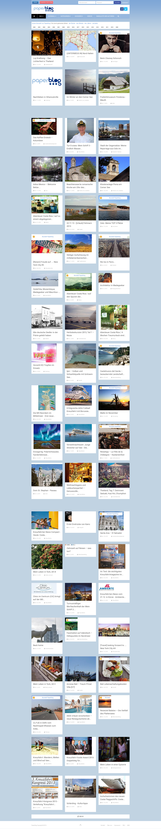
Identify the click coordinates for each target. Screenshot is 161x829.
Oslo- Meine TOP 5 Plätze (111, 223)
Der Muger (115, 61)
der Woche (72, 23)
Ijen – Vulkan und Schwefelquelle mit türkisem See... (80, 374)
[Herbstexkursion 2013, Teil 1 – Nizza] (80, 317)
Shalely (80, 229)
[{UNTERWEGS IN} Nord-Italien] (80, 41)
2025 (39, 27)
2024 (44, 27)
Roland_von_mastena (83, 100)
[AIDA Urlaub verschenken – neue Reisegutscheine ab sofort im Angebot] (78, 704)
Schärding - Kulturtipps (77, 803)
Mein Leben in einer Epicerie (113, 764)
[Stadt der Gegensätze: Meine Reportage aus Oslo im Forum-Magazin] (114, 130)
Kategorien (65, 16)
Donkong (47, 100)
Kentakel (114, 265)
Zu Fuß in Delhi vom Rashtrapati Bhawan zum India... (44, 726)
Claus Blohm (81, 151)
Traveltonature (82, 261)
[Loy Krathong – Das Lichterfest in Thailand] (46, 43)
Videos (89, 16)
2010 (112, 27)
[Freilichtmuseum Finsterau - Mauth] (114, 81)
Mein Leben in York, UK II (44, 684)
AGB (128, 825)
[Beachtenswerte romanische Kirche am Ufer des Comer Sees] (80, 169)
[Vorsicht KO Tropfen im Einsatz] (44, 352)
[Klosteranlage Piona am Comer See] (114, 169)
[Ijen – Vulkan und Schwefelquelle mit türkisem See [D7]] (80, 355)
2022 (54, 27)
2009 (117, 27)
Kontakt (103, 825)
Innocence (115, 226)
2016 (83, 27)
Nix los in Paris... (107, 262)
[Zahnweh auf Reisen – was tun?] (70, 544)
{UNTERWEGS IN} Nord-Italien (80, 53)
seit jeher (95, 23)
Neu (41, 16)
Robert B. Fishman (116, 151)
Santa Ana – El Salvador (111, 533)
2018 (73, 27)
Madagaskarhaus (116, 288)
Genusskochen (49, 268)
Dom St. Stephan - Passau (45, 490)
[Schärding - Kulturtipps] (80, 788)
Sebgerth (81, 527)
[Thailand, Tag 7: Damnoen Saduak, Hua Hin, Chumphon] (114, 475)
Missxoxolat (82, 56)
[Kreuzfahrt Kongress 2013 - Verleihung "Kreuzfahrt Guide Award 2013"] (44, 787)
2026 (34, 27)
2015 (88, 27)
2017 (78, 27)
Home (35, 2)
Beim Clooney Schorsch (110, 58)
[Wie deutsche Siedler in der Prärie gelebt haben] (46, 317)
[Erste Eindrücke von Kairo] (68, 516)
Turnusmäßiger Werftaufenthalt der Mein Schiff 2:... (78, 606)
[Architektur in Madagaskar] (105, 278)
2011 (107, 27)
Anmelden (117, 2)
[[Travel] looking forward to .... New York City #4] (114, 630)
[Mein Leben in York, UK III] (46, 556)
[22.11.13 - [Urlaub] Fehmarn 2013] (80, 207)
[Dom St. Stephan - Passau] (46, 475)
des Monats (79, 23)
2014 (92, 27)
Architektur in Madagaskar (112, 285)
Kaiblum (47, 338)
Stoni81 (80, 380)
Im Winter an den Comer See (80, 97)
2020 (63, 27)
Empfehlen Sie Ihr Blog (46, 2)
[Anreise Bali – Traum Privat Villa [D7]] (80, 668)
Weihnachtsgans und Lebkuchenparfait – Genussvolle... (76, 488)
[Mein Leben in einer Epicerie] (114, 749)
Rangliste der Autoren (105, 16)
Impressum (117, 825)
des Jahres (88, 23)
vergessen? (125, 2)
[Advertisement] (86, 9)
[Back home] (46, 630)
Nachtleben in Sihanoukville (45, 97)
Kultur (113, 103)
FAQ (124, 825)
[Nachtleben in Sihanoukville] (46, 81)
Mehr (81, 816)
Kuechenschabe (49, 648)
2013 (97, 27)
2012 (102, 27)
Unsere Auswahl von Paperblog (41, 23)
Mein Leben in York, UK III (44, 572)
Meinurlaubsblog (116, 377)
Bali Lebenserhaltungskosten (113, 684)
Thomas (47, 732)
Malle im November (109, 413)
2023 (49, 27)
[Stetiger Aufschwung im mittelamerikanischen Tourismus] (78, 243)
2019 (68, 27)
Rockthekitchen (82, 338)
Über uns (109, 825)
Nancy (46, 222)
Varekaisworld (48, 64)
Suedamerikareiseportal (50, 143)
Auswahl (51, 16)
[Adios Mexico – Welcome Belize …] (46, 169)
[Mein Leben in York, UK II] (46, 668)
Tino (46, 190)
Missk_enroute (49, 575)
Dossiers (78, 16)
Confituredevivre (116, 458)
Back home (38, 645)
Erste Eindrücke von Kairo (78, 524)
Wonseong (115, 416)
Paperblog (34, 825)
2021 (58, 27)
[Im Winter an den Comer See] (80, 81)
